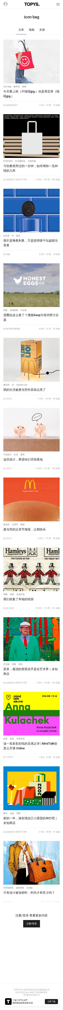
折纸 (5, 739)
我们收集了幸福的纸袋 (18, 599)
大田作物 (32, 161)
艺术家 (6, 664)
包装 (12, 594)
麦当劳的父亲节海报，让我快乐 (24, 529)
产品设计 (7, 454)
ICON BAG (8, 161)
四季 (18, 813)
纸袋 (5, 594)
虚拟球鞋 (20, 888)
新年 (5, 813)
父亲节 (15, 524)
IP (13, 236)
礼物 (12, 813)
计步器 (23, 310)
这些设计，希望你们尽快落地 (23, 459)
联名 (18, 236)
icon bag (7, 86)
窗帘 (22, 454)
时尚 (20, 664)
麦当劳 (6, 385)
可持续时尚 (8, 888)
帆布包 (17, 86)
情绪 (24, 86)
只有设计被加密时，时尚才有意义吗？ (29, 892)
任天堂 (6, 236)
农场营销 (14, 310)
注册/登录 (31, 923)
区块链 (30, 888)
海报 (22, 524)
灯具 (16, 454)
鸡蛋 (5, 310)
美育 (12, 739)
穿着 (14, 664)
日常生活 (20, 739)
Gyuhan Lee (21, 385)
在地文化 (20, 594)
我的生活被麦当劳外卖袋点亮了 (24, 389)
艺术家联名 (20, 161)
